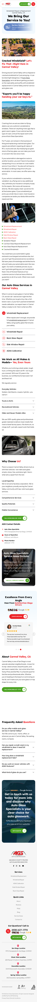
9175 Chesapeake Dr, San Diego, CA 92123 (18, 951)
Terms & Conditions (15, 998)
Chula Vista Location (18, 957)
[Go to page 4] (16, 649)
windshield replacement (18, 320)
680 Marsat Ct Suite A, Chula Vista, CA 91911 (18, 960)
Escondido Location (18, 966)
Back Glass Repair (10, 238)
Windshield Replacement (13, 226)
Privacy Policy (5, 998)
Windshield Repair (10, 229)
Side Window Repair (11, 235)
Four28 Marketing (13, 995)
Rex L (14, 626)
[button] (3, 4)
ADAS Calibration (10, 232)
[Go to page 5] (18, 649)
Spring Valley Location (18, 975)
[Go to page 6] (20, 649)
